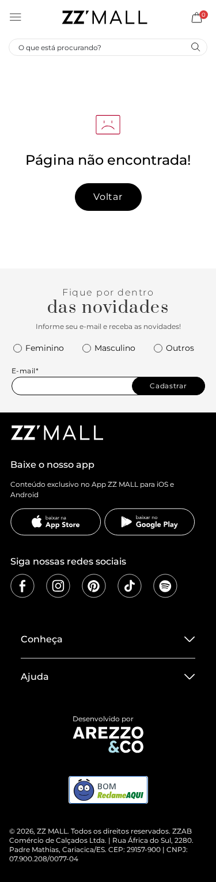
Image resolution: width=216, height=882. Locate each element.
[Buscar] (195, 46)
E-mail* (25, 370)
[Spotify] (165, 586)
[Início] (104, 17)
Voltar (107, 196)
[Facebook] (22, 586)
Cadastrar (168, 385)
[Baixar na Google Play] (149, 522)
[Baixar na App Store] (55, 522)
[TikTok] (130, 586)
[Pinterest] (94, 586)
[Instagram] (58, 586)
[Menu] (15, 17)
